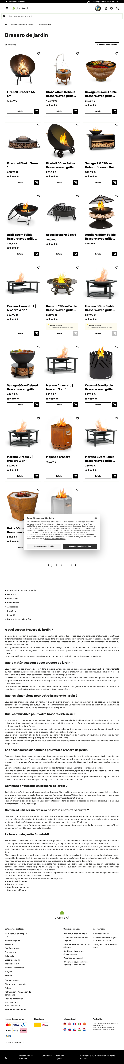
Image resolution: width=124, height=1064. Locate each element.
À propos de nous (101, 934)
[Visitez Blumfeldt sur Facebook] (6, 1058)
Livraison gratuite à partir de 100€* (105, 2)
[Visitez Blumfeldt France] (74, 1024)
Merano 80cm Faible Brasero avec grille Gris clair (99, 308)
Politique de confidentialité (102, 1027)
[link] (23, 69)
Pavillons (9, 944)
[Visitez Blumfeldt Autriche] (69, 1024)
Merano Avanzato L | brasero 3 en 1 (21, 308)
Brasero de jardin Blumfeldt (19, 619)
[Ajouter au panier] (36, 111)
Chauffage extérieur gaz (18, 887)
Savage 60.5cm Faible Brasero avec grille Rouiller (101, 94)
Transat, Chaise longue (15, 968)
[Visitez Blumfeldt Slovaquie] (69, 1029)
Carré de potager (12, 948)
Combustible (13, 603)
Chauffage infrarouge (17, 881)
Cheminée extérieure (17, 890)
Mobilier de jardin (12, 940)
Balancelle (9, 956)
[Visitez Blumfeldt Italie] (79, 1024)
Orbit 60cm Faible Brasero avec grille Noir (21, 237)
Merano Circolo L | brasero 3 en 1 (20, 458)
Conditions (47, 1056)
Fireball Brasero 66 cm (21, 94)
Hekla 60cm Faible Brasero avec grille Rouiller (21, 530)
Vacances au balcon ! (73, 958)
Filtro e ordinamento (108, 45)
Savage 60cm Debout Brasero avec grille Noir (22, 387)
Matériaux (11, 594)
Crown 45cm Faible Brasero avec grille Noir (99, 387)
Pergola (8, 971)
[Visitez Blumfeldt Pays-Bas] (84, 1029)
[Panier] (117, 8)
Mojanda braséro (58, 457)
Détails (20, 111)
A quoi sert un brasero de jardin (21, 590)
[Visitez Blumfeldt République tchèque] (74, 1029)
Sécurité (11, 615)
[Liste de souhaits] (111, 8)
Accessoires (12, 607)
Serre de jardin (11, 952)
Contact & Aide (12, 980)
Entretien (11, 611)
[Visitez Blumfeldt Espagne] (84, 1024)
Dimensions (12, 598)
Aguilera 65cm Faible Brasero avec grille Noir (100, 237)
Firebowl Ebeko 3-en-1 (23, 165)
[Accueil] (8, 24)
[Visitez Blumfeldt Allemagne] (64, 1024)
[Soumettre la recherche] (4, 16)
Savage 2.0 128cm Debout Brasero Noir (100, 165)
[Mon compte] (106, 8)
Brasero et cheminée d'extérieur (23, 24)
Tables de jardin (12, 964)
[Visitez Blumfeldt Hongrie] (79, 1029)
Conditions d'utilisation (100, 1029)
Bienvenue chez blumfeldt (75, 934)
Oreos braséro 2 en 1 (61, 234)
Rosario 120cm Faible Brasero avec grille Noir (61, 308)
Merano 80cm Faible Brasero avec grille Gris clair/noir (99, 459)
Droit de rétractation (14, 999)
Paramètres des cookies (15, 1009)
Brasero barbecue (15, 884)
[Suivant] (75, 565)
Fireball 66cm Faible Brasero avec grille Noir (60, 165)
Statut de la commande (15, 984)
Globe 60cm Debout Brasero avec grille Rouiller (60, 94)
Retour (8, 988)
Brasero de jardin (45, 24)
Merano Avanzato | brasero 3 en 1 (59, 387)
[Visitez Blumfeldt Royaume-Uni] (64, 1029)
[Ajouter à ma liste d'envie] (38, 53)
